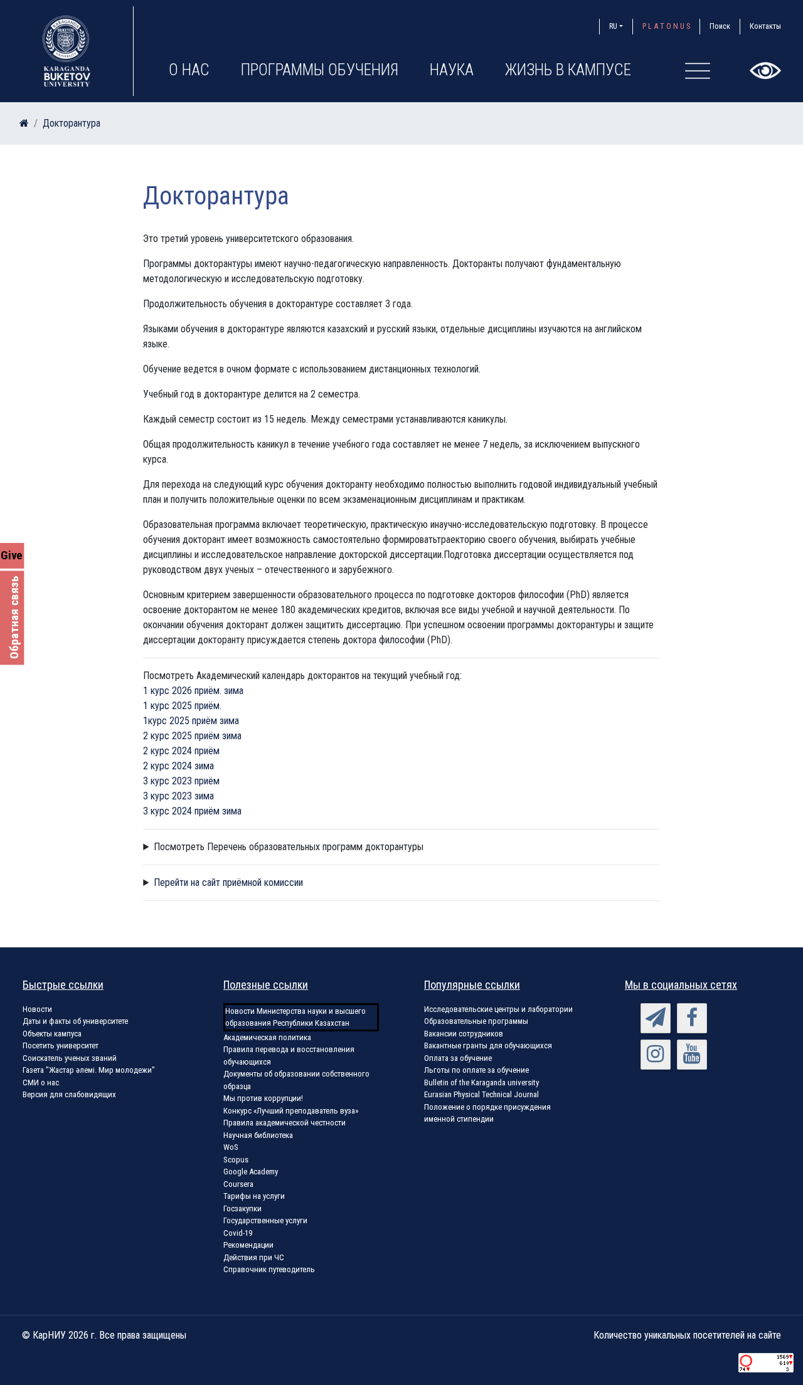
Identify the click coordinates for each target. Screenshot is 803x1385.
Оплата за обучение (458, 1058)
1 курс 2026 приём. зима (193, 691)
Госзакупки (242, 1208)
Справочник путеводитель (269, 1269)
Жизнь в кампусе (568, 70)
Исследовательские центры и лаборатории (498, 1009)
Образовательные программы (476, 1021)
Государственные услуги (265, 1220)
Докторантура (71, 123)
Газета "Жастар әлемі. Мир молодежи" (89, 1070)
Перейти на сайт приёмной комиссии (228, 882)
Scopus (235, 1159)
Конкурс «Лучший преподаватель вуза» (290, 1110)
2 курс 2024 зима (178, 766)
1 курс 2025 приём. (182, 706)
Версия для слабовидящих (69, 1094)
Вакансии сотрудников (463, 1033)
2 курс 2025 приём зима (192, 736)
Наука (452, 70)
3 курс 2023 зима (178, 796)
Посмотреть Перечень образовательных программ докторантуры (288, 847)
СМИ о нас (41, 1082)
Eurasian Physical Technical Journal (481, 1094)
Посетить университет (60, 1045)
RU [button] (613, 26)
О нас (189, 70)
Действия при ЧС (253, 1257)
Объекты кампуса (52, 1033)
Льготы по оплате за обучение (476, 1070)
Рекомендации (248, 1245)
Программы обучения (319, 70)
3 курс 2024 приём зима (192, 811)
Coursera (238, 1184)
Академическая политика (267, 1037)
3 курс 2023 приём (181, 781)
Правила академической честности (284, 1122)
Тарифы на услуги (254, 1196)
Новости (37, 1009)
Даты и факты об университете (75, 1021)
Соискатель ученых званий (70, 1058)
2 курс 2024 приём (181, 751)
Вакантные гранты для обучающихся (488, 1045)
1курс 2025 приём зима (191, 721)
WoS (230, 1147)
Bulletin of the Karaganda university (481, 1082)
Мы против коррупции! (263, 1098)
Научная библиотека (258, 1135)
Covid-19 (237, 1233)
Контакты (765, 26)
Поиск (720, 26)
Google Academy (250, 1171)
